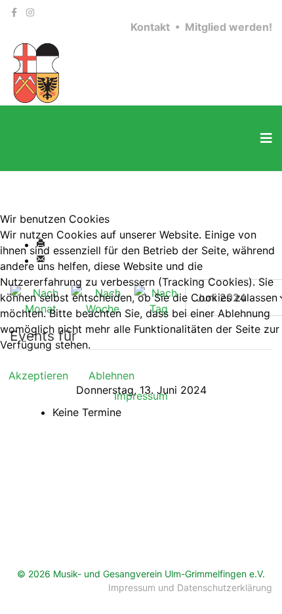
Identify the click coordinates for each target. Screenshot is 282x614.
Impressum (141, 395)
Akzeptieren (38, 375)
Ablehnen (111, 375)
